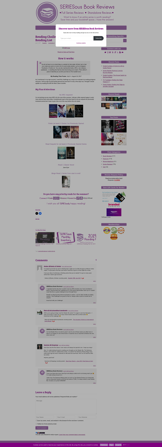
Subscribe (99, 38)
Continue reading (81, 43)
